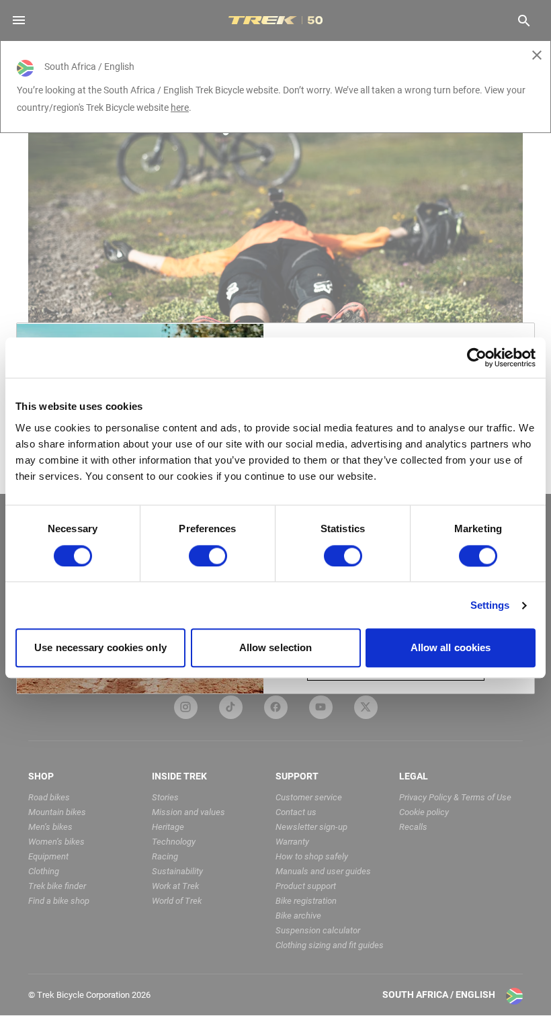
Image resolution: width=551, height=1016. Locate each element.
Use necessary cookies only (100, 648)
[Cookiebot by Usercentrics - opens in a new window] (477, 357)
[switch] (208, 555)
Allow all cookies (451, 648)
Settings (490, 605)
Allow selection (275, 648)
